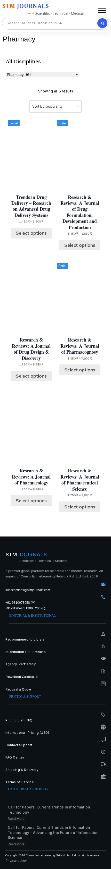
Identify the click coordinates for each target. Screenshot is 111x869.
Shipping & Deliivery (21, 770)
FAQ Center (14, 757)
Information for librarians (25, 652)
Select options (31, 233)
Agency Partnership (20, 664)
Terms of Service (19, 782)
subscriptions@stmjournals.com (27, 590)
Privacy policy (16, 861)
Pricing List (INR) (18, 720)
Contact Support (18, 745)
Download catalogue (21, 677)
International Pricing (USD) (27, 733)
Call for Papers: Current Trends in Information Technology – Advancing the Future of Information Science (53, 832)
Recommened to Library (25, 639)
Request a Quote (18, 689)
